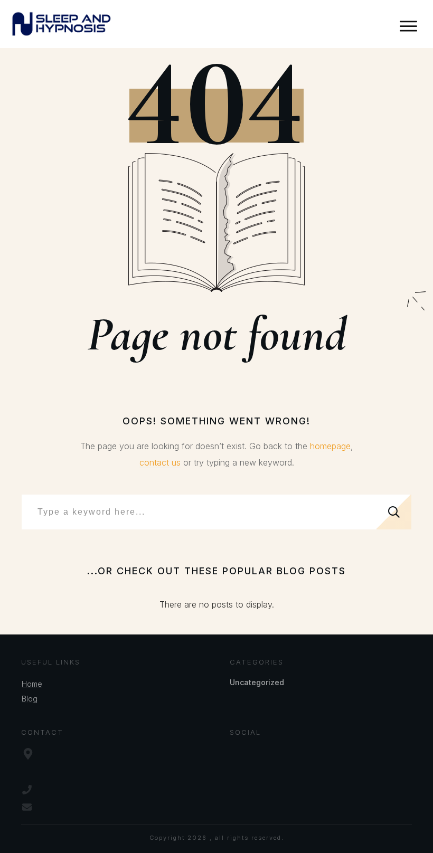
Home (32, 683)
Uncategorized (257, 682)
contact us (160, 462)
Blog (29, 698)
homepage (330, 446)
